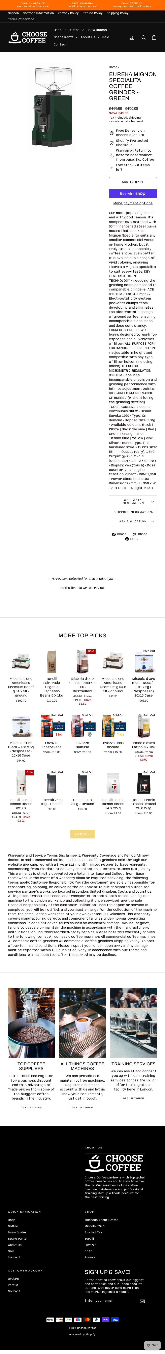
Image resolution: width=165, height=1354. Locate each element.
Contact (60, 44)
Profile (13, 1285)
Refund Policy (93, 13)
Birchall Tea (93, 1232)
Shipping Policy (118, 13)
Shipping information (133, 512)
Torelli (89, 1238)
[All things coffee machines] (82, 1023)
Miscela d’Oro (94, 1226)
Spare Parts (64, 37)
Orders (13, 1279)
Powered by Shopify (82, 1334)
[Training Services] (133, 1023)
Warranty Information (133, 501)
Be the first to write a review (82, 588)
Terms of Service (21, 19)
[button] (82, 587)
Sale (105, 37)
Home (113, 67)
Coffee (75, 30)
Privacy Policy (68, 13)
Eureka (90, 1257)
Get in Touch (133, 1098)
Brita (89, 1251)
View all (82, 834)
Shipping (135, 117)
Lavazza (91, 1245)
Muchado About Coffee (102, 1220)
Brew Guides (97, 30)
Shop (58, 30)
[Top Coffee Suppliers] (31, 1023)
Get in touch (31, 1107)
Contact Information (38, 13)
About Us (88, 37)
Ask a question (133, 521)
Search (13, 13)
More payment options (133, 203)
